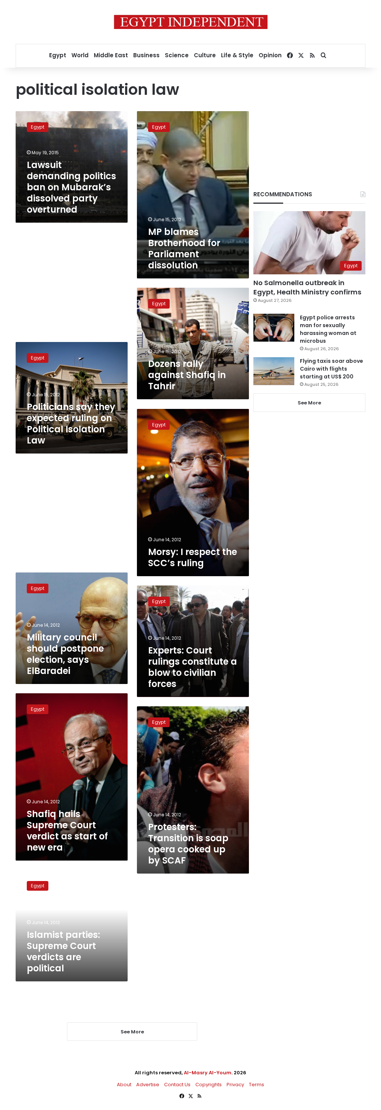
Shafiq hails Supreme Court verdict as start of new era (67, 831)
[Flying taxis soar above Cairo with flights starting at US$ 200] (273, 371)
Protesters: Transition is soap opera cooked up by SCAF (188, 844)
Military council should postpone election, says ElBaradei (65, 654)
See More (309, 402)
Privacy (235, 1084)
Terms (256, 1084)
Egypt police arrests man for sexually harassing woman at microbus (328, 329)
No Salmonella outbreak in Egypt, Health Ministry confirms (307, 287)
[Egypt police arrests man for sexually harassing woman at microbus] (273, 328)
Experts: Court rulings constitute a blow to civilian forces (192, 667)
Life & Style (237, 55)
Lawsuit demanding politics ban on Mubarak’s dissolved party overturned (71, 187)
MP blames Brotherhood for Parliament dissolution (184, 248)
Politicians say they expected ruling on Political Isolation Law (71, 423)
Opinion (270, 55)
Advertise (147, 1084)
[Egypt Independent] (191, 22)
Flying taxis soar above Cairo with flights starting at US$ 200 (331, 368)
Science (177, 55)
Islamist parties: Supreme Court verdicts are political (63, 951)
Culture (205, 55)
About (124, 1084)
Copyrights (208, 1084)
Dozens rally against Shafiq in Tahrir (187, 375)
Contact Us (177, 1084)
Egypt (57, 55)
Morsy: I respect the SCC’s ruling (192, 557)
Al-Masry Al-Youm (207, 1072)
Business (146, 55)
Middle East (111, 55)
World (80, 55)
